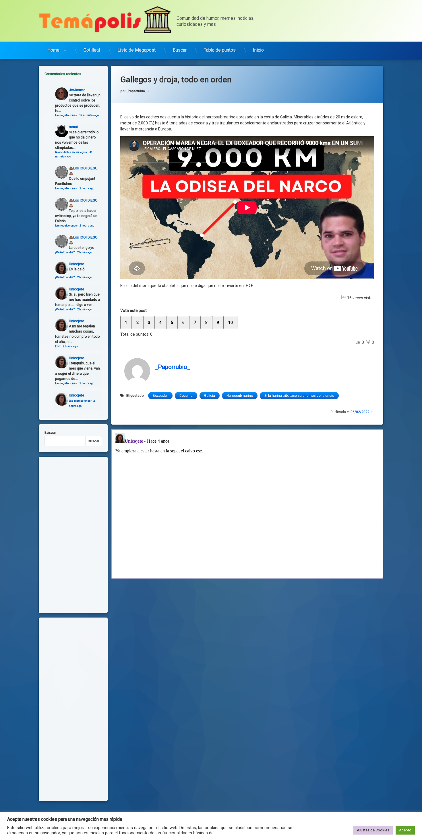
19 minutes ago (89, 115)
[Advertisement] (247, 621)
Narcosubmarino (240, 396)
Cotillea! (92, 50)
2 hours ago (87, 188)
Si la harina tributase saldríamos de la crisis (299, 396)
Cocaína (186, 396)
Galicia (209, 396)
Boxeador (160, 396)
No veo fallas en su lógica (71, 152)
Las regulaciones (66, 115)
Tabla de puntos (220, 50)
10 (230, 322)
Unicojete (76, 264)
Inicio (258, 50)
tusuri (73, 127)
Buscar (180, 50)
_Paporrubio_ (136, 91)
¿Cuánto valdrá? (65, 252)
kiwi (57, 346)
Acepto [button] (405, 830)
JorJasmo (77, 90)
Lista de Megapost (136, 50)
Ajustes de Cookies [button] (373, 830)
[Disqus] (247, 503)
